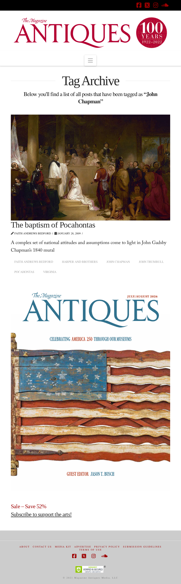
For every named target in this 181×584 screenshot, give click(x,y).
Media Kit (63, 546)
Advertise (82, 546)
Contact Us (42, 546)
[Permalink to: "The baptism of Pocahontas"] (90, 167)
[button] (90, 60)
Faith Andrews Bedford (33, 262)
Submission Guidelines (142, 546)
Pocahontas (24, 272)
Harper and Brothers (80, 262)
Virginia (49, 272)
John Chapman (118, 262)
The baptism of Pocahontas (53, 224)
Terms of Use (90, 549)
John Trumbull (151, 262)
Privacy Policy (107, 546)
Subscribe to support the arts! (41, 514)
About (24, 546)
